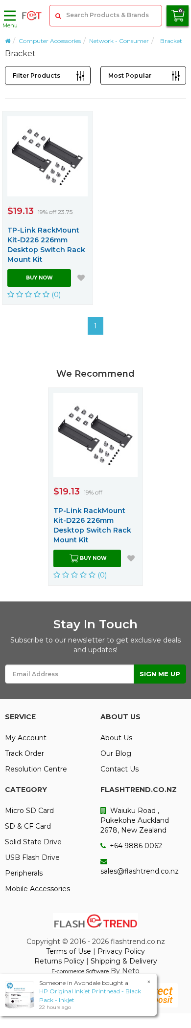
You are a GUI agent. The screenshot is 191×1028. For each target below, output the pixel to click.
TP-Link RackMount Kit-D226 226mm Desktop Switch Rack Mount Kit (46, 245)
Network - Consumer (119, 40)
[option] (95, 486)
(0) (55, 294)
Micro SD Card (29, 810)
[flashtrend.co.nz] (32, 15)
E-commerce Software (80, 971)
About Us (116, 737)
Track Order (24, 753)
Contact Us (119, 769)
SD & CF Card (28, 826)
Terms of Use (68, 951)
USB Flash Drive (32, 857)
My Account (26, 737)
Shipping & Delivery (124, 961)
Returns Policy (59, 961)
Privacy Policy (121, 951)
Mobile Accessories (37, 888)
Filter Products (36, 75)
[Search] (57, 15)
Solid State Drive (33, 841)
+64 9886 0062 (135, 845)
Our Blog (115, 753)
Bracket (171, 40)
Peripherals (24, 873)
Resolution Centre (36, 769)
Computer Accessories (50, 40)
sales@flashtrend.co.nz (139, 871)
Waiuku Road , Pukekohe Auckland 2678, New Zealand (134, 820)
